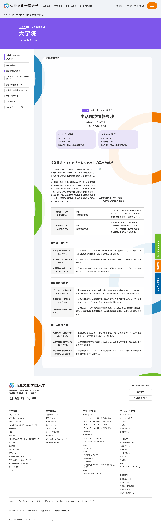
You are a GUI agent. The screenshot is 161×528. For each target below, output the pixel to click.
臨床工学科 (87, 461)
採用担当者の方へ (126, 493)
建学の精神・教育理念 (16, 418)
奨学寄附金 (12, 453)
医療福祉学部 (87, 415)
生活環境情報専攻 (13, 71)
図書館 (122, 425)
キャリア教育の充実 (53, 432)
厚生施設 (123, 460)
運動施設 (123, 456)
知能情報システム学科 (91, 455)
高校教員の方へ (125, 489)
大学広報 (12, 442)
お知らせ (12, 501)
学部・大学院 (71, 6)
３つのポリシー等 (15, 422)
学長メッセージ (14, 415)
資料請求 (158, 266)
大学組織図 (12, 428)
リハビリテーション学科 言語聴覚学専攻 (97, 425)
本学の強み (57, 6)
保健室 (122, 435)
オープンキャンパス (158, 245)
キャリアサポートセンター (129, 467)
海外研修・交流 (51, 425)
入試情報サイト (158, 282)
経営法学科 (87, 448)
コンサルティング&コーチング (56, 439)
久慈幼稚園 (31, 511)
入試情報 (9, 101)
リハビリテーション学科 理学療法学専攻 (97, 418)
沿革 (10, 432)
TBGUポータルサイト (133, 6)
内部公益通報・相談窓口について (20, 460)
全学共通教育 (50, 418)
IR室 (121, 463)
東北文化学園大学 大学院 (92, 474)
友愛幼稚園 (44, 511)
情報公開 (12, 435)
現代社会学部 (87, 434)
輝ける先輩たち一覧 (53, 442)
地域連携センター (126, 446)
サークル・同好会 (126, 418)
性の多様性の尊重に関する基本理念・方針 (23, 425)
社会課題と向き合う (53, 415)
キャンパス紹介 (125, 415)
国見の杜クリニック (15, 511)
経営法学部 (87, 445)
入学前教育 (49, 435)
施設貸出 (123, 422)
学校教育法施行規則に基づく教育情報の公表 (24, 439)
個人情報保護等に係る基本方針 (19, 463)
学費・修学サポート (14, 96)
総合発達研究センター (127, 442)
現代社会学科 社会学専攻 (92, 438)
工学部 (85, 451)
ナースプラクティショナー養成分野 (17, 77)
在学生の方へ (124, 482)
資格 (38, 501)
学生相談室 (124, 439)
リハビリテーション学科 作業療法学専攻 (97, 421)
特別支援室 (124, 449)
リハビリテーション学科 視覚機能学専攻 (97, 428)
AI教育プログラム (52, 428)
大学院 (9, 58)
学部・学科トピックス (15, 84)
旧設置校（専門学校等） (62, 511)
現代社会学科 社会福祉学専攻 (94, 441)
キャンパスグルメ (126, 453)
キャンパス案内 (86, 6)
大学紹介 (46, 6)
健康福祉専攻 (11, 65)
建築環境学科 (88, 458)
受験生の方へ (124, 479)
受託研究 (12, 446)
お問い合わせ (48, 501)
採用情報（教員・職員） (17, 456)
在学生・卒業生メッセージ (16, 90)
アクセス (118, 6)
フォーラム (70, 501)
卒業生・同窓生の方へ (127, 486)
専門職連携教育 (51, 422)
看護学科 (87, 431)
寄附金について (14, 449)
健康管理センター (126, 432)
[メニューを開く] (152, 5)
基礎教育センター (126, 428)
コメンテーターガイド (15, 107)
